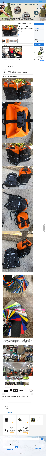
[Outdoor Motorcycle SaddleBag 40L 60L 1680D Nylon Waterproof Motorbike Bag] (20, 424)
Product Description (5, 45)
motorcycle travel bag (25, 396)
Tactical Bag (36, 30)
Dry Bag (36, 32)
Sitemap (29, 449)
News (28, 447)
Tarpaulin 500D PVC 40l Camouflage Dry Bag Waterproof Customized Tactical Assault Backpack (39, 417)
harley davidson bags (19, 396)
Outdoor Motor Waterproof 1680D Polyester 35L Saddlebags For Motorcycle (12, 428)
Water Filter (36, 41)
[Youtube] (10, 449)
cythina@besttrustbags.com (38, 448)
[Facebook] (7, 449)
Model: (3, 44)
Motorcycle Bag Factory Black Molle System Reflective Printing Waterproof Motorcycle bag (12, 417)
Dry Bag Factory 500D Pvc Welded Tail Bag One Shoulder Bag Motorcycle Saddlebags (26, 428)
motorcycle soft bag (13, 396)
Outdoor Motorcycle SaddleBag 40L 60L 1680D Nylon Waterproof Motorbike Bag (26, 417)
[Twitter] (9, 449)
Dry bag (3, 396)
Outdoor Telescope (22, 447)
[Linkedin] (8, 449)
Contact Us (29, 448)
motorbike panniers (7, 396)
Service (28, 446)
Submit (10, 412)
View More (12, 422)
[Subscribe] (42, 439)
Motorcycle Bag (37, 28)
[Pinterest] (13, 449)
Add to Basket (23, 36)
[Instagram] (12, 449)
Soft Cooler (36, 39)
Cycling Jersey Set (37, 37)
